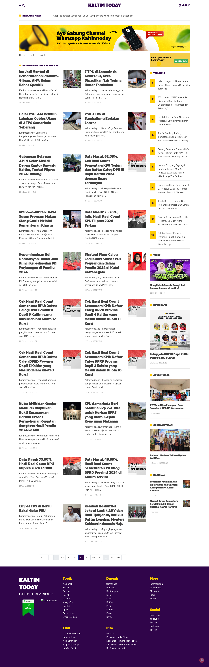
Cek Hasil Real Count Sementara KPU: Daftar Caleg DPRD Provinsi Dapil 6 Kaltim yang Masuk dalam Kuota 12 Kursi (38, 312)
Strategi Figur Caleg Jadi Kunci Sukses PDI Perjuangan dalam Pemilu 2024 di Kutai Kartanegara (103, 263)
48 (62, 557)
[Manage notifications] (201, 660)
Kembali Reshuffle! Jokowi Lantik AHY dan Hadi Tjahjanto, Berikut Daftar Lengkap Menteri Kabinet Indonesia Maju (104, 515)
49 (68, 557)
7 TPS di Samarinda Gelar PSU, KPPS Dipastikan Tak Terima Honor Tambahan (103, 78)
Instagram (155, 625)
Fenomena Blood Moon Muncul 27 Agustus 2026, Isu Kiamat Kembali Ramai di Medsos (173, 188)
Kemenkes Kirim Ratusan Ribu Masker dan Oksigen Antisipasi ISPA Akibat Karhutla (163, 486)
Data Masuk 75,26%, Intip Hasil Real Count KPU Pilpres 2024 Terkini (102, 219)
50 (75, 557)
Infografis (160, 305)
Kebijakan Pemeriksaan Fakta (121, 640)
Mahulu (109, 609)
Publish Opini (69, 648)
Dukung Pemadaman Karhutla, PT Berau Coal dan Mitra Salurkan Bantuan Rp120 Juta (173, 221)
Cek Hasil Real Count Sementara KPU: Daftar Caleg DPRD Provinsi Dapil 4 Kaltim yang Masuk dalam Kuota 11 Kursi (104, 312)
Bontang (110, 587)
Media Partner (70, 640)
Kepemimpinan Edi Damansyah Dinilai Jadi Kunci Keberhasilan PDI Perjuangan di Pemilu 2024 (38, 263)
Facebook (155, 614)
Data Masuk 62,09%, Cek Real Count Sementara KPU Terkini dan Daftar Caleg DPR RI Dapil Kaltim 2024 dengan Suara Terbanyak (104, 169)
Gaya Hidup (155, 587)
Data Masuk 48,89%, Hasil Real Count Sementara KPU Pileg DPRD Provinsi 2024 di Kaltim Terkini (103, 468)
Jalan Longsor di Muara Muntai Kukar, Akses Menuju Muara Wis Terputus (174, 85)
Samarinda (111, 583)
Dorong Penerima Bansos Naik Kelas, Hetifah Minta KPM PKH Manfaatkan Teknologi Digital (173, 153)
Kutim (109, 602)
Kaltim (66, 587)
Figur (152, 594)
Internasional (156, 583)
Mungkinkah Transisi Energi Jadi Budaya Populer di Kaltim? (167, 287)
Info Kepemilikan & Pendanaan (121, 644)
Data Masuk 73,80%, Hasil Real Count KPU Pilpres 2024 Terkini (36, 464)
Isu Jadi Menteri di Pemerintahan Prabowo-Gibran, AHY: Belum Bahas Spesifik (39, 78)
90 (118, 557)
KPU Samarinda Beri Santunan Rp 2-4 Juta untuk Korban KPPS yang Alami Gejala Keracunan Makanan (102, 412)
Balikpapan (112, 591)
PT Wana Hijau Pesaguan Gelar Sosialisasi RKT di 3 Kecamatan (167, 407)
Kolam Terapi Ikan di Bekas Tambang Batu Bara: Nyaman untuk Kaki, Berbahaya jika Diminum (100, 16)
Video (156, 255)
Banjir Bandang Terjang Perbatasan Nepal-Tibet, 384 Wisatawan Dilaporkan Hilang (173, 137)
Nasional (159, 475)
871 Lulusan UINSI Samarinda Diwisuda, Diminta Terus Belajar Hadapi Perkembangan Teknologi (173, 103)
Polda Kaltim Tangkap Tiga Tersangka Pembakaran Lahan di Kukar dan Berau (173, 204)
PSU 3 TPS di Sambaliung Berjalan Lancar (102, 118)
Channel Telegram (71, 633)
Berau (109, 616)
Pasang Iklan (69, 636)
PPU (108, 605)
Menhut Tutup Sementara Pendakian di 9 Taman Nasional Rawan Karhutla (164, 504)
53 (93, 557)
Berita (32, 54)
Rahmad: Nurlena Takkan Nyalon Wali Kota (168, 457)
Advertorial (161, 374)
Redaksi (110, 633)
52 (87, 557)
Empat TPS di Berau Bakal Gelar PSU (35, 508)
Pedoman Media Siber (117, 636)
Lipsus (66, 598)
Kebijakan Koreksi (115, 648)
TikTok (153, 629)
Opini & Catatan (163, 425)
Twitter (153, 622)
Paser (109, 613)
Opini (65, 609)
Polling (66, 605)
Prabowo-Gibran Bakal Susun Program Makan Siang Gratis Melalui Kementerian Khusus (37, 219)
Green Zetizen (70, 616)
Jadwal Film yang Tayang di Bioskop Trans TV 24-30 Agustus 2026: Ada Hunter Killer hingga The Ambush (171, 171)
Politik (66, 594)
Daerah (66, 591)
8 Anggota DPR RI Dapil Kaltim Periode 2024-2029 (169, 356)
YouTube (154, 618)
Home (22, 54)
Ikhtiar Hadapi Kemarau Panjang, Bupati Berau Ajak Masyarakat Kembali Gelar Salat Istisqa (172, 239)
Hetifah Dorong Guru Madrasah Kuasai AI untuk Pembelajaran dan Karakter (173, 121)
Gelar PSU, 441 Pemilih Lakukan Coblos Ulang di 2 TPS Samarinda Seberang (38, 121)
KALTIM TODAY (104, 5)
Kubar (109, 598)
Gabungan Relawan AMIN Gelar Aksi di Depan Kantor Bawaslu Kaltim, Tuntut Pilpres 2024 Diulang (37, 165)
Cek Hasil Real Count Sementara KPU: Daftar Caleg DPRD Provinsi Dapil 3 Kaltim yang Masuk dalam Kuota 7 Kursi (38, 363)
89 (112, 557)
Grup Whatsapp (71, 644)
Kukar (109, 594)
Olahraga (154, 591)
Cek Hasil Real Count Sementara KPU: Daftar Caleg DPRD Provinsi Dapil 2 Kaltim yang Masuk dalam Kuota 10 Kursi (104, 363)
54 (100, 557)
